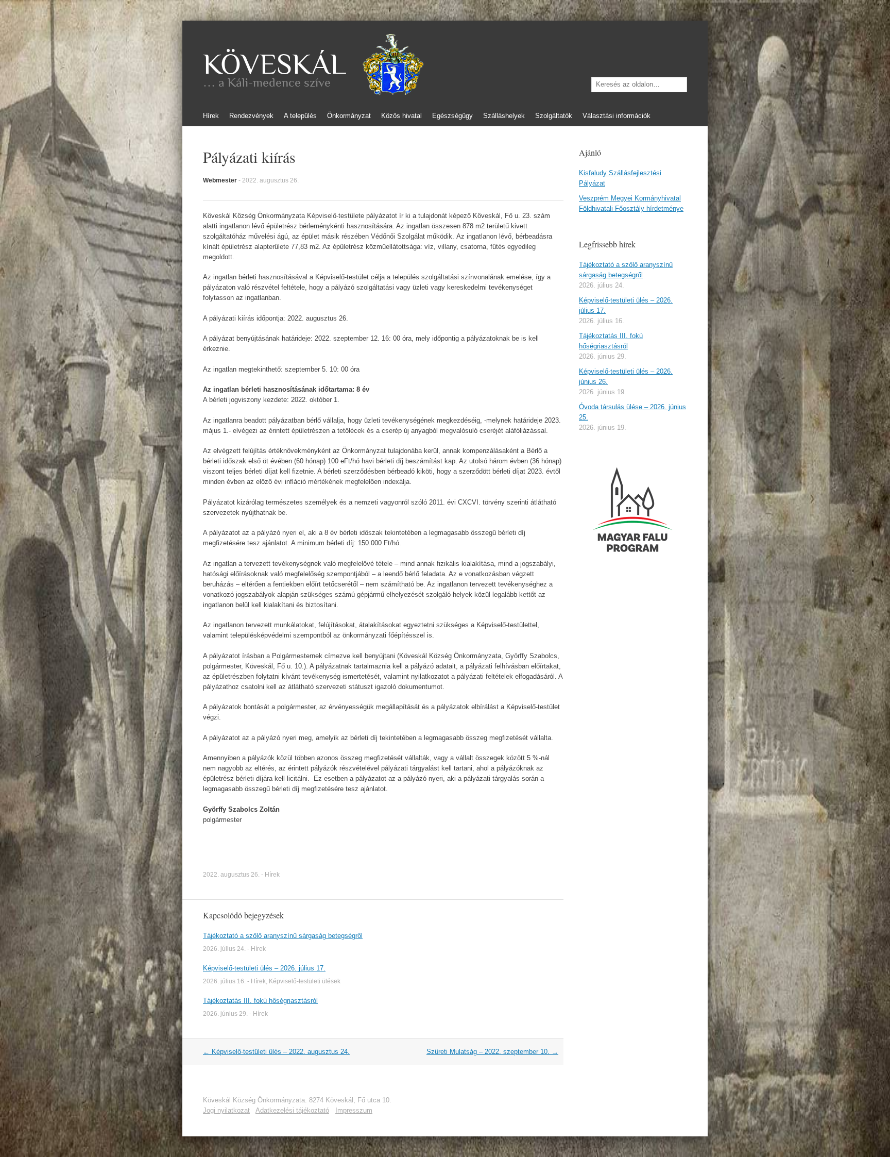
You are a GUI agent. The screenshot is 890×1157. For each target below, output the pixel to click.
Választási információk (617, 116)
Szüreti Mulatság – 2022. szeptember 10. (492, 1051)
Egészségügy (452, 116)
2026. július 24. (224, 948)
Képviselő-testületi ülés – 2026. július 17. (264, 968)
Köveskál (274, 64)
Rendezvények (251, 116)
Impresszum (353, 1110)
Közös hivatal (401, 116)
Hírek (211, 116)
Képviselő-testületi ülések (304, 981)
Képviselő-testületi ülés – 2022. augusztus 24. (276, 1051)
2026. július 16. (224, 981)
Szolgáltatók (553, 116)
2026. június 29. (225, 1013)
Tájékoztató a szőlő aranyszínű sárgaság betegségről (283, 936)
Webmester (220, 180)
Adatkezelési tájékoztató (292, 1110)
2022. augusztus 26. (270, 180)
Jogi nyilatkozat (226, 1110)
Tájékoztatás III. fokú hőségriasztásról (260, 1000)
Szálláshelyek (504, 116)
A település (300, 116)
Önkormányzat (349, 116)
